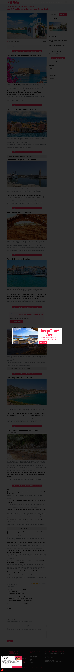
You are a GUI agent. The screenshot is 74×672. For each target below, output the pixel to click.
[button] (2, 670)
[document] (37, 336)
